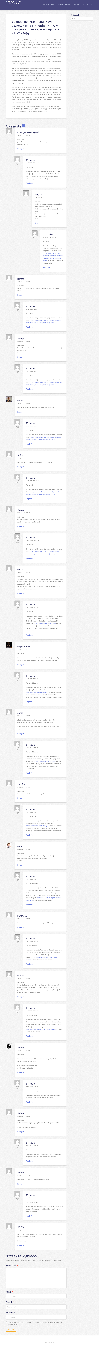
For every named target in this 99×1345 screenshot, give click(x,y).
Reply (20, 149)
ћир (64, 1338)
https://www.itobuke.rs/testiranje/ (45, 623)
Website (10, 1312)
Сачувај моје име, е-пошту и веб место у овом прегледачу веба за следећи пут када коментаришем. (35, 1323)
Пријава (45, 1338)
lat (68, 1338)
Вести (39, 1338)
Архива (52, 1338)
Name (9, 1292)
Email (10, 1302)
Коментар (12, 1265)
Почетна (33, 1338)
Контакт (59, 1338)
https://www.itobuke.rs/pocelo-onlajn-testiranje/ (41, 1029)
